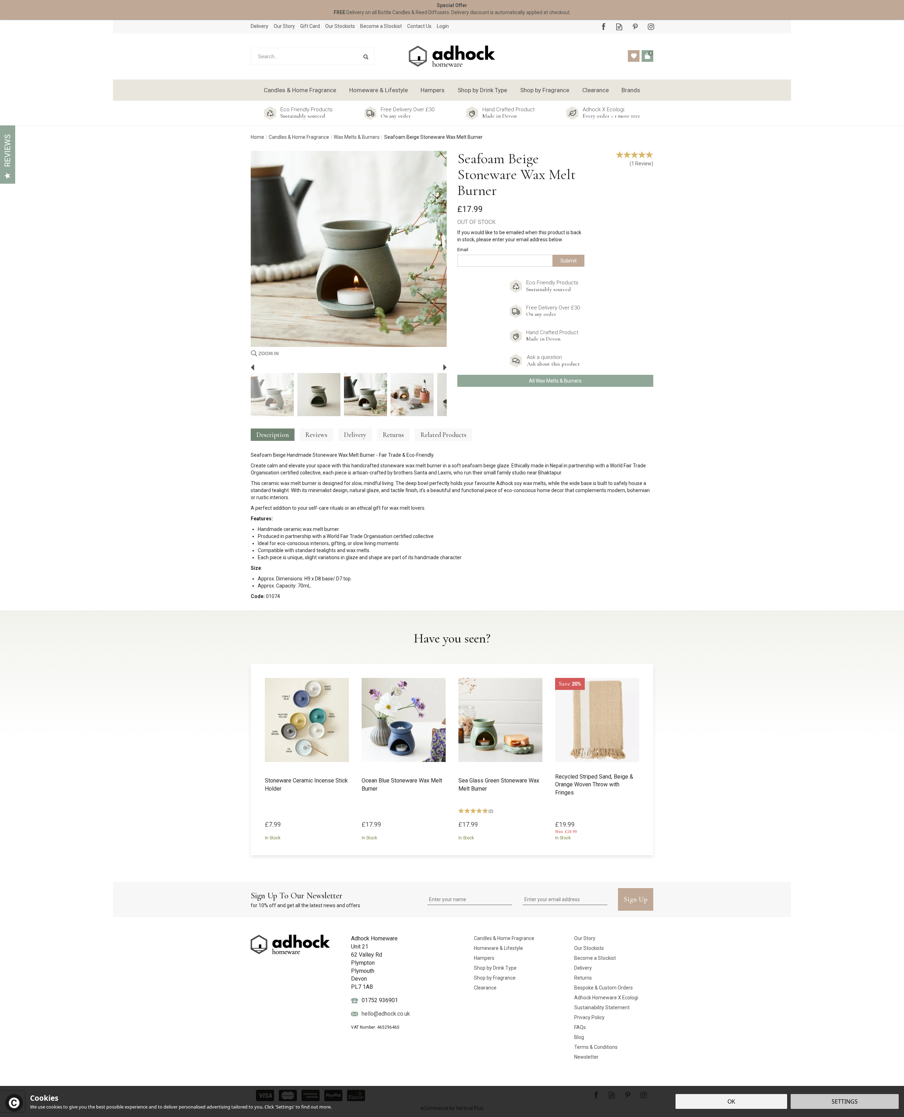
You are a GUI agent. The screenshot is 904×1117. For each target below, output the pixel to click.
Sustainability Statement (602, 1007)
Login (443, 26)
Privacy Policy (589, 1017)
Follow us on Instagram (651, 26)
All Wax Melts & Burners (555, 381)
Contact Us (419, 26)
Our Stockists (589, 948)
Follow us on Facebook (603, 26)
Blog (579, 1037)
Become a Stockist (595, 958)
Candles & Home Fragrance (504, 938)
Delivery (355, 435)
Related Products (443, 435)
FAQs (580, 1027)
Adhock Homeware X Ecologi (606, 997)
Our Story (584, 938)
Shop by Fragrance (495, 978)
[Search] (365, 56)
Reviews (7, 150)
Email (462, 249)
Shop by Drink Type (495, 968)
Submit (568, 261)
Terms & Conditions (596, 1047)
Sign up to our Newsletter (305, 899)
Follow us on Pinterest (635, 26)
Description (272, 435)
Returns (393, 435)
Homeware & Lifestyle (498, 948)
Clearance (485, 988)
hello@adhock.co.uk (386, 1013)
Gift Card (310, 26)
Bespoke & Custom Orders (603, 988)
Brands (631, 90)
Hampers (484, 958)
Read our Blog (619, 26)
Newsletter (586, 1057)
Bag (647, 56)
